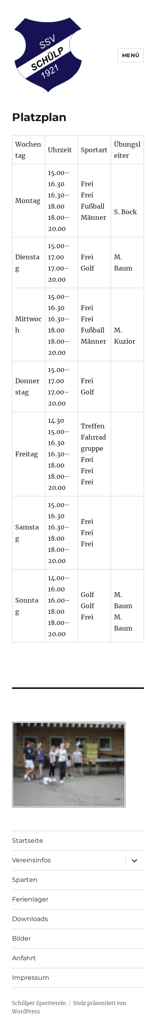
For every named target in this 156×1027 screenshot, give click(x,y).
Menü (131, 55)
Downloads (30, 919)
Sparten (25, 880)
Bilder (21, 938)
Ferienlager (30, 899)
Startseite (27, 840)
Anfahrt (24, 958)
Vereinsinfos (31, 860)
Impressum (30, 977)
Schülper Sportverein (39, 1003)
